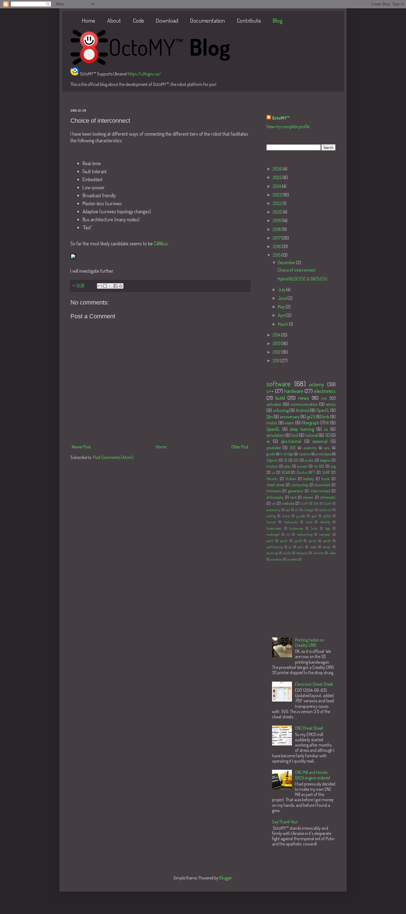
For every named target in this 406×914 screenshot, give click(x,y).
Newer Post (81, 447)
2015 (277, 255)
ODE (292, 447)
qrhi (301, 547)
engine (325, 460)
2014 (277, 335)
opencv (304, 453)
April (282, 315)
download (322, 484)
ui (273, 472)
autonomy (273, 510)
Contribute (249, 20)
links (314, 528)
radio (313, 547)
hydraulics (291, 522)
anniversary (290, 416)
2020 (278, 212)
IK (327, 423)
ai (268, 441)
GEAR (286, 472)
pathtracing (275, 547)
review (308, 497)
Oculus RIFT (306, 472)
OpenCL (323, 410)
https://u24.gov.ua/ (144, 74)
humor (271, 522)
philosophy (275, 497)
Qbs (270, 416)
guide (271, 453)
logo (327, 528)
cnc (324, 398)
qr (290, 547)
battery (308, 478)
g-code (301, 516)
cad (287, 510)
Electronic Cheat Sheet (314, 684)
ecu (327, 447)
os (326, 429)
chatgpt (309, 510)
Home (88, 20)
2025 (278, 177)
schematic (328, 497)
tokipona (302, 553)
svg (333, 466)
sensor (327, 547)
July (282, 289)
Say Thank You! (285, 821)
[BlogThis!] (105, 286)
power (302, 466)
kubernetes (274, 528)
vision (289, 423)
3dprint (272, 460)
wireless (292, 559)
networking (304, 534)
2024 (277, 186)
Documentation (207, 20)
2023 (278, 195)
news (303, 397)
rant (293, 497)
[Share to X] (110, 286)
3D (327, 435)
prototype (323, 453)
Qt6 (315, 503)
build (280, 397)
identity (325, 522)
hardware (293, 390)
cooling (271, 516)
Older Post (240, 447)
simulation (275, 435)
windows (276, 559)
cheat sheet (276, 484)
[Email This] (99, 286)
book (325, 478)
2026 (278, 169)
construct (325, 510)
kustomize (296, 528)
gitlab (327, 516)
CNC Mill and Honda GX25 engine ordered (312, 774)
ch (297, 510)
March (283, 324)
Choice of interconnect (297, 270)
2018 (277, 229)
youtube (274, 447)
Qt (285, 460)
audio (309, 460)
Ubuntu (272, 478)
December (287, 262)
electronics (325, 390)
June (283, 298)
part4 (312, 541)
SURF (326, 472)
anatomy (310, 447)
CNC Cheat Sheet (309, 728)
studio (287, 553)
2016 (277, 246)
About (114, 20)
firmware (274, 490)
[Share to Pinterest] (120, 286)
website (288, 503)
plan (287, 466)
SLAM (327, 503)
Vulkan (291, 478)
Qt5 (296, 460)
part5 (327, 541)
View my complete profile (288, 126)
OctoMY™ (281, 118)
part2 (283, 541)
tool (295, 435)
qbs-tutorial (291, 441)
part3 (298, 541)
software (279, 383)
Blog (278, 20)
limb (325, 416)
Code (138, 20)
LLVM (304, 503)
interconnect (320, 490)
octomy (316, 384)
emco (331, 404)
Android (302, 410)
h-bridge (287, 453)
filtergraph (310, 423)
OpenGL (273, 429)
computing (299, 484)
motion (272, 466)
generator (295, 490)
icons (309, 522)
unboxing (281, 410)
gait (314, 516)
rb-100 (319, 466)
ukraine (318, 553)
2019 (277, 220)
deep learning (302, 429)
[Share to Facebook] (115, 286)
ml (288, 534)
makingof (273, 534)
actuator (274, 404)
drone (286, 516)
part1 (270, 541)
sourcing (272, 553)
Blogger (225, 878)
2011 (276, 360)
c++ (270, 390)
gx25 (311, 416)
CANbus (161, 243)
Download (167, 20)
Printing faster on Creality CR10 (309, 642)
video (332, 553)
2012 (277, 352)
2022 (278, 203)
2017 (277, 238)
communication (304, 404)
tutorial (311, 435)
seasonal (319, 441)
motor (272, 423)
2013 (277, 343)
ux (274, 503)
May (282, 306)
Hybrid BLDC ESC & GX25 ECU (302, 279)
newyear (325, 534)
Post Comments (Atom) (113, 457)
